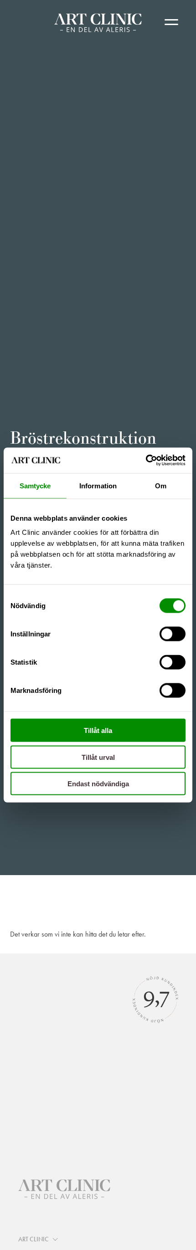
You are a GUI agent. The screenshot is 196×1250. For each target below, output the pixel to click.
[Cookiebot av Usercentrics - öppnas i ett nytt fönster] (146, 460)
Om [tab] (160, 485)
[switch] (173, 634)
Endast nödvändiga (98, 784)
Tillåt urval (98, 757)
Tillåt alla (98, 730)
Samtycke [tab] (35, 485)
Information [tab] (98, 485)
